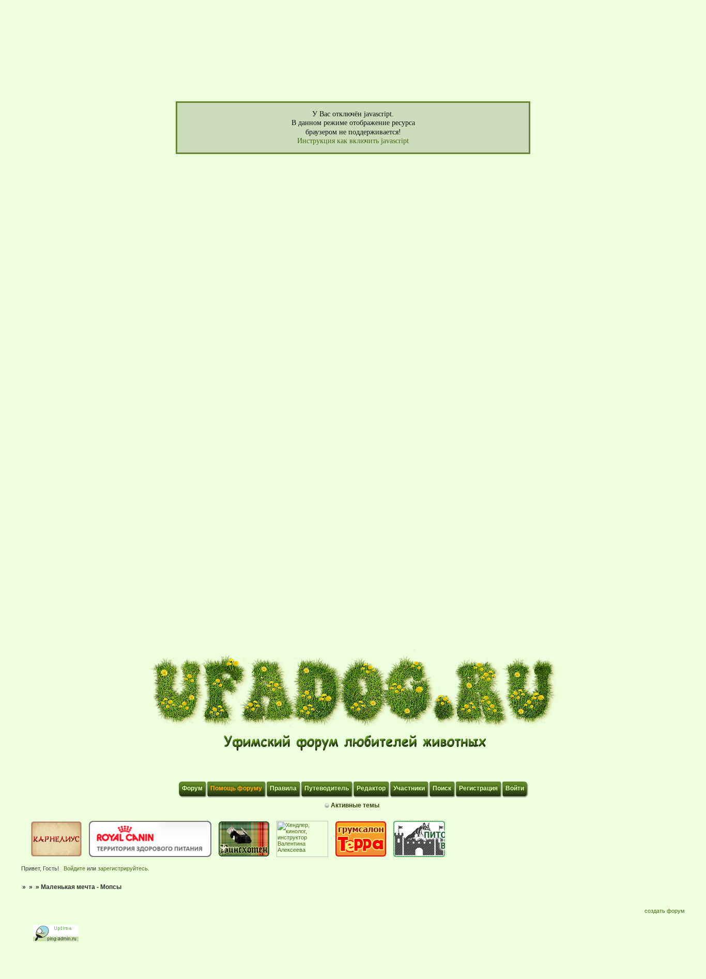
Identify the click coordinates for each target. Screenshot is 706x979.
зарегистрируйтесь (123, 868)
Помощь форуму (236, 788)
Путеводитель (326, 788)
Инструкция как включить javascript (353, 141)
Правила (283, 788)
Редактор (371, 788)
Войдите (74, 868)
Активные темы (355, 805)
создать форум (664, 911)
